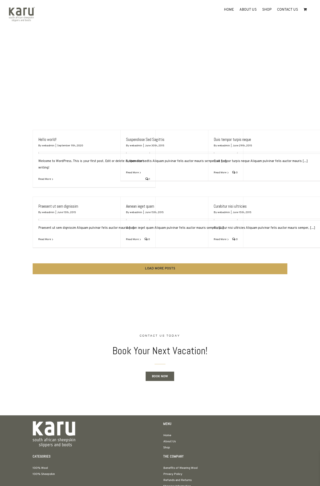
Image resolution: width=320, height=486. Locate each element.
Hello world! (47, 139)
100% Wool (40, 468)
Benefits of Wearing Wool (180, 468)
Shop (166, 447)
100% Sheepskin (44, 474)
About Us (169, 441)
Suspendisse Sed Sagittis (145, 139)
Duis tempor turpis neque (232, 139)
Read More (44, 179)
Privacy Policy (172, 474)
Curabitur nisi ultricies (230, 206)
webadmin (48, 145)
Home (167, 435)
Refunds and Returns (177, 480)
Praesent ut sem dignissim (58, 206)
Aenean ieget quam (140, 206)
